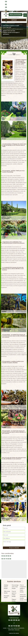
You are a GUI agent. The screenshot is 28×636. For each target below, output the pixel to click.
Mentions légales (14, 629)
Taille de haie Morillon (7, 592)
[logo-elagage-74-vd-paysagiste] (1, 14)
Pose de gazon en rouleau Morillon (14, 594)
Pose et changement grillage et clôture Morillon (23, 588)
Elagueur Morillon (14, 600)
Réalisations (15, 14)
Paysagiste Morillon (6, 596)
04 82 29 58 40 (6, 7)
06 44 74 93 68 (6, 21)
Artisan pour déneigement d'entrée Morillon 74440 (23, 597)
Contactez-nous (14, 633)
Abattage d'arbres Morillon (6, 586)
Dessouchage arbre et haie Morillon (15, 586)
